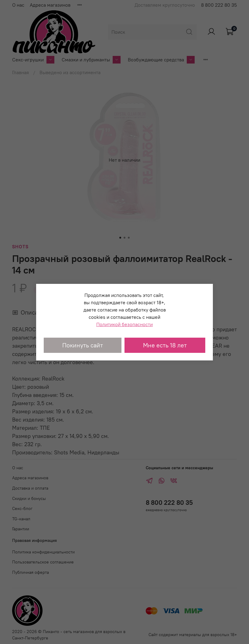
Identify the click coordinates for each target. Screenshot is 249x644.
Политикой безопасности (124, 324)
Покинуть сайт (82, 345)
